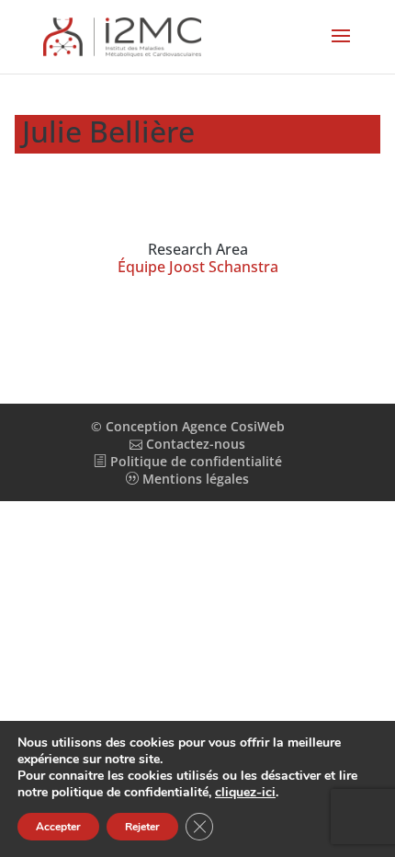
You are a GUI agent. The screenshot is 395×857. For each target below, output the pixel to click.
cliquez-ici (245, 792)
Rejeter (142, 826)
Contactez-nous (193, 443)
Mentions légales (194, 478)
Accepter (58, 826)
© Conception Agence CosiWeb (188, 426)
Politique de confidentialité (194, 461)
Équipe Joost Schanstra (198, 267)
